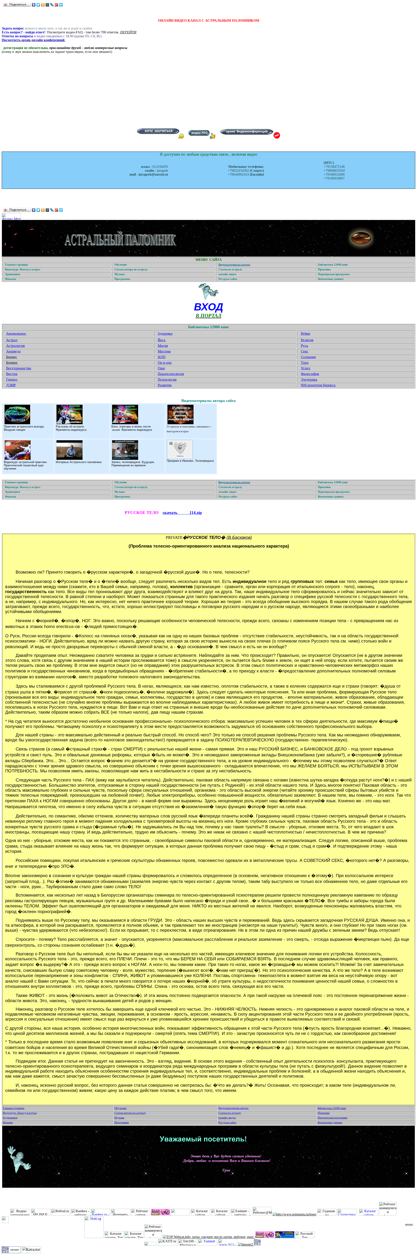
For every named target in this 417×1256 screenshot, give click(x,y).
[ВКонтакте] (33, 5)
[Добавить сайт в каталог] (257, 1244)
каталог (409, 1224)
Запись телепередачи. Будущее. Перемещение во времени (133, 463)
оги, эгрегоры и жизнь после (132, 426)
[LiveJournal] (52, 5)
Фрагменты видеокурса (71, 429)
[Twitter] (38, 5)
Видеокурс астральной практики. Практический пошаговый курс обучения (25, 465)
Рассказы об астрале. (70, 426)
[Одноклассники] (43, 5)
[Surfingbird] (61, 5)
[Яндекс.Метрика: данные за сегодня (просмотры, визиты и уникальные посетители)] (11, 216)
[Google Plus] (56, 5)
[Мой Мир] (47, 5)
